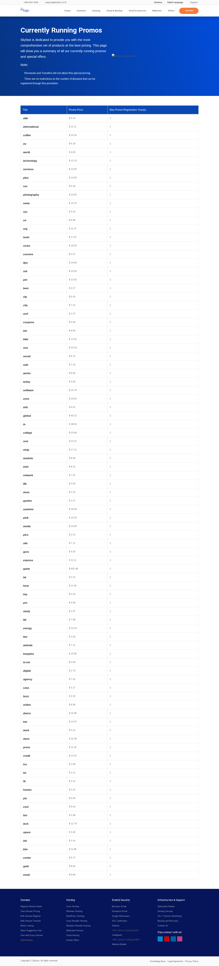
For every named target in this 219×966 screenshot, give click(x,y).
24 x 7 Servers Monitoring (169, 916)
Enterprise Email (119, 911)
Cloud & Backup (114, 10)
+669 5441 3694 (31, 2)
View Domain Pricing (30, 911)
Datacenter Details (166, 906)
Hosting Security (165, 911)
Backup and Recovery (168, 921)
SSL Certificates (119, 921)
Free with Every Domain (32, 935)
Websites (156, 10)
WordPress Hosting (75, 916)
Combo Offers (72, 940)
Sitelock (115, 925)
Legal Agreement (175, 961)
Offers (171, 10)
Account (189, 10)
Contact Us (163, 925)
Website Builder (119, 944)
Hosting (96, 10)
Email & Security (137, 10)
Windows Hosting (74, 911)
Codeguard (117, 935)
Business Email (119, 906)
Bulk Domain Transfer (31, 921)
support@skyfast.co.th (56, 2)
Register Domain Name (31, 906)
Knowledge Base (158, 961)
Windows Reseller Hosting (78, 925)
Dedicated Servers (74, 930)
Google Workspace (121, 916)
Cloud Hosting (72, 935)
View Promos (27, 940)
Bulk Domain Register (31, 916)
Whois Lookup (27, 925)
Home (67, 10)
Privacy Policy (191, 961)
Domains (81, 10)
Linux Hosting (72, 906)
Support (194, 2)
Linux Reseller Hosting (76, 921)
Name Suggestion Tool (31, 930)
